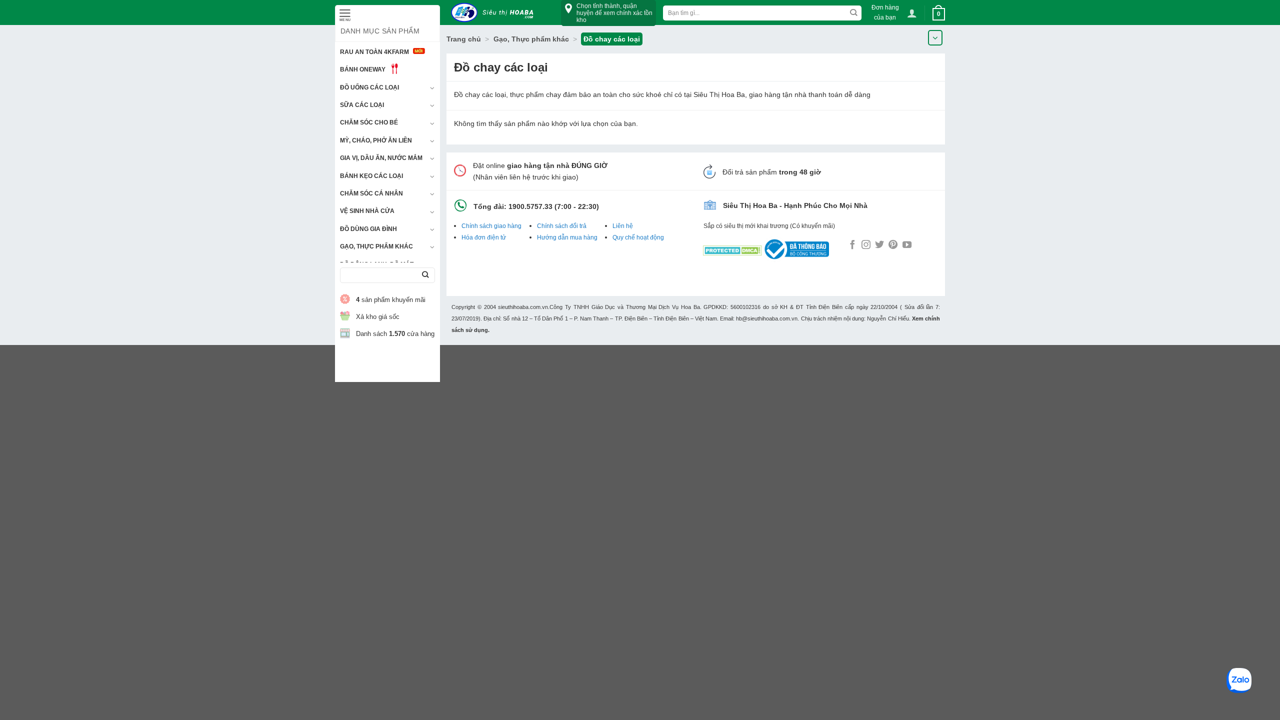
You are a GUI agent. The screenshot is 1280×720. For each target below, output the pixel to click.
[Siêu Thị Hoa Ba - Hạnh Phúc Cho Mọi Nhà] (495, 12)
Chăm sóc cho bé (369, 123)
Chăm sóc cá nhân (371, 193)
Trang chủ (463, 39)
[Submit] (425, 275)
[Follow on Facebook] (852, 245)
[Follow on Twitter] (879, 245)
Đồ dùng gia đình (368, 229)
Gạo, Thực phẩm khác (376, 247)
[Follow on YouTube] (907, 245)
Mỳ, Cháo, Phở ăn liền (376, 141)
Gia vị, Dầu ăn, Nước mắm (381, 158)
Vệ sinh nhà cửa (367, 211)
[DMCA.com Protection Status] (732, 248)
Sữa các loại (362, 105)
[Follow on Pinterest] (893, 245)
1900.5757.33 (530, 206)
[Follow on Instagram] (866, 245)
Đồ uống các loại (369, 87)
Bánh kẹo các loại (371, 176)
